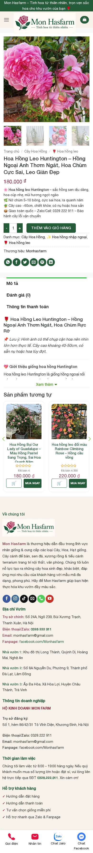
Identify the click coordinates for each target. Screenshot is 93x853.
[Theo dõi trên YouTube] (50, 599)
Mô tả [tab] (12, 283)
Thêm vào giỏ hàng (51, 228)
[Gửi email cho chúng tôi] (32, 599)
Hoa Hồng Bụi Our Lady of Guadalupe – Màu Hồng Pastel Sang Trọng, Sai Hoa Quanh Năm (24, 453)
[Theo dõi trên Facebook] (6, 599)
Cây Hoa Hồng (35, 151)
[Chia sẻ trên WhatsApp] (8, 262)
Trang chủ (11, 151)
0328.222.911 (47, 778)
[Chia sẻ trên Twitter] (25, 262)
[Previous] (11, 79)
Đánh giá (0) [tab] (18, 295)
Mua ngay (32, 483)
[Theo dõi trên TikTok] (24, 599)
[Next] (82, 79)
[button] (6, 19)
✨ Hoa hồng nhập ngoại (67, 237)
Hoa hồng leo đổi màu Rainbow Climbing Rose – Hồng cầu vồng (69, 451)
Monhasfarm (36, 251)
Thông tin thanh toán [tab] (27, 306)
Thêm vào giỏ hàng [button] (14, 483)
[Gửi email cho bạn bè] (34, 262)
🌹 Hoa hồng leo (65, 151)
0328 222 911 (41, 629)
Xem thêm (44, 384)
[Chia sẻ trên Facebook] (17, 262)
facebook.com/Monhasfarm (41, 642)
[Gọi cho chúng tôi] (41, 599)
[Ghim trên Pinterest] (42, 262)
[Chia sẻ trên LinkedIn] (51, 262)
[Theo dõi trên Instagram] (15, 599)
